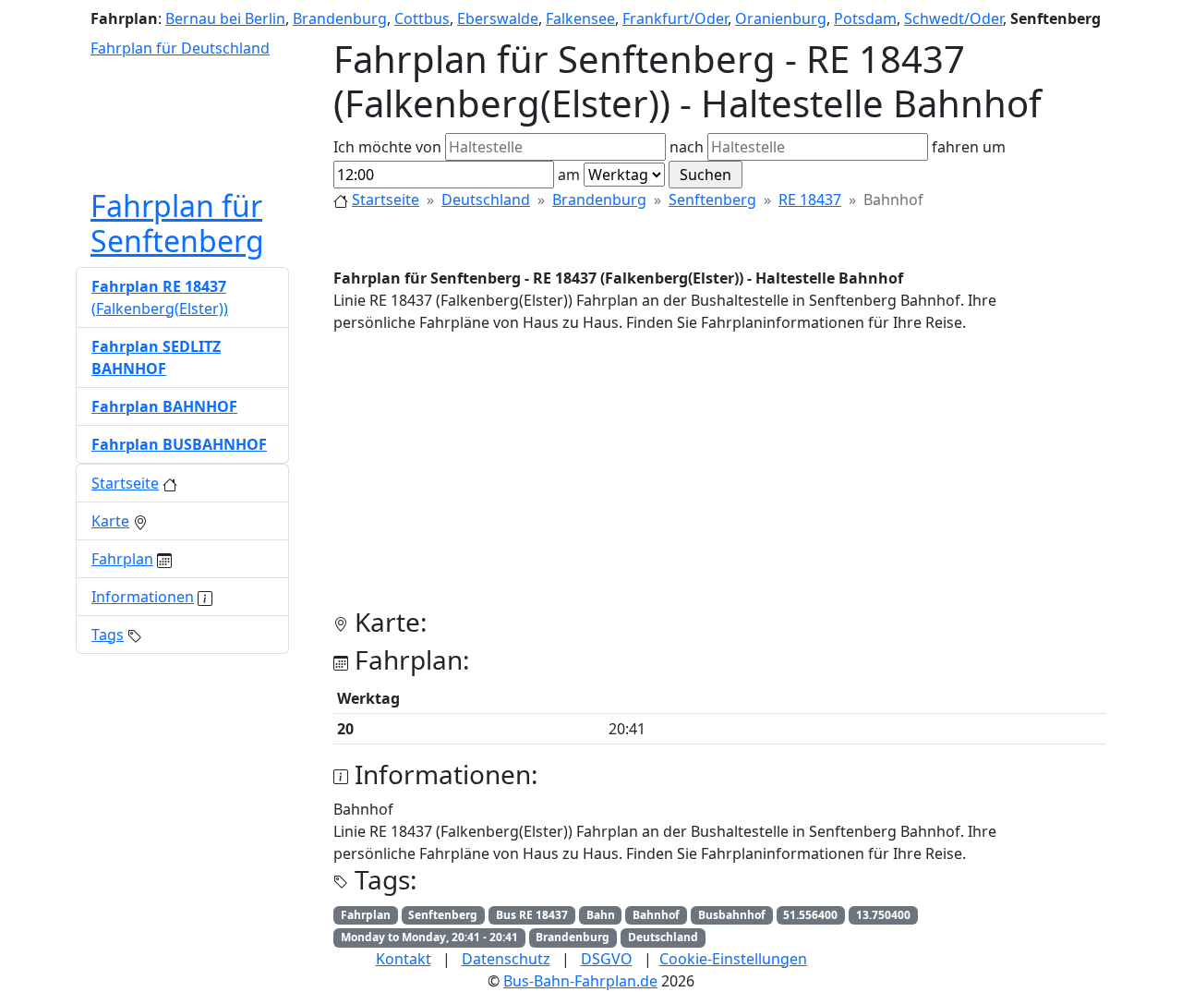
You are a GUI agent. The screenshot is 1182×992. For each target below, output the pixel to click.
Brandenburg (340, 18)
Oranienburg (780, 18)
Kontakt (403, 959)
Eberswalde (497, 18)
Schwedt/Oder (953, 18)
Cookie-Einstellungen (733, 959)
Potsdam (865, 18)
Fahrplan (122, 559)
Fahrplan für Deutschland (180, 48)
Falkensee (580, 18)
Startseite (385, 199)
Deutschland (485, 199)
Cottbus (422, 18)
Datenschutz (506, 959)
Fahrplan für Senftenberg (177, 223)
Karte (110, 521)
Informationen (142, 597)
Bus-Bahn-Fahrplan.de (580, 981)
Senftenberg (712, 199)
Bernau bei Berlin (225, 18)
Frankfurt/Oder (675, 18)
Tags (107, 634)
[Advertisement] (719, 477)
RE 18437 (809, 199)
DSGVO (607, 959)
